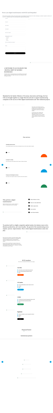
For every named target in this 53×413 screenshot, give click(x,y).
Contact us (45, 5)
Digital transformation (36, 5)
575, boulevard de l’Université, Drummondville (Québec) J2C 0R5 (26, 299)
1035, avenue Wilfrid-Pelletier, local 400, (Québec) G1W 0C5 (26, 284)
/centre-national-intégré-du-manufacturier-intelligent (24, 300)
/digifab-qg (19, 315)
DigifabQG (7, 40)
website (19, 272)
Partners (41, 5)
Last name (6, 18)
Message (6, 45)
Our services (31, 5)
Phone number (7, 25)
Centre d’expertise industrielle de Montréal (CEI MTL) (25, 271)
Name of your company (8, 32)
